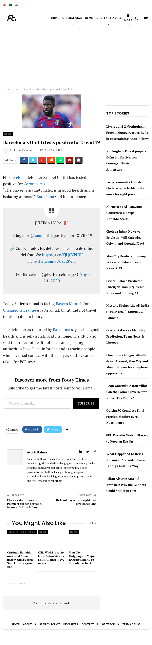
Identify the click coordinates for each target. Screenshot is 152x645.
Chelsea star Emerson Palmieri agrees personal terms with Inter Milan (24, 503)
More (128, 20)
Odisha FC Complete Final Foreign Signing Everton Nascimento (125, 416)
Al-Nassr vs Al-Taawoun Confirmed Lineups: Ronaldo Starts (124, 213)
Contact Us (90, 624)
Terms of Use (131, 624)
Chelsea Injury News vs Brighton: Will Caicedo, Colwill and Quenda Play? (125, 237)
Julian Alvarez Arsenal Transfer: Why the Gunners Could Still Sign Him (126, 485)
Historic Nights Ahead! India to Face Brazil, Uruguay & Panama (127, 311)
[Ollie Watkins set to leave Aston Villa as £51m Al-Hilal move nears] (51, 539)
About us (29, 624)
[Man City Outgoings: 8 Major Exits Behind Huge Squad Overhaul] (82, 539)
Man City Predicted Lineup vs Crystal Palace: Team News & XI (126, 262)
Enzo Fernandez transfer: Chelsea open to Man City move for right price (125, 188)
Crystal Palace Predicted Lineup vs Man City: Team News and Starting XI (125, 287)
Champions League (19, 310)
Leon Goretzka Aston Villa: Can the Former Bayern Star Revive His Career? (126, 392)
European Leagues (108, 17)
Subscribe (86, 403)
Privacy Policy (49, 624)
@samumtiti (41, 235)
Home (55, 17)
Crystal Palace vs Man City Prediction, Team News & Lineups (125, 336)
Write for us (110, 624)
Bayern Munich (69, 303)
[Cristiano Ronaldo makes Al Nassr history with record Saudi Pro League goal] (20, 539)
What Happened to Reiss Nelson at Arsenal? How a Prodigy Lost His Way (125, 460)
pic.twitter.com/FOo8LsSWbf (51, 261)
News (89, 17)
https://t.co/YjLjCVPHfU (62, 254)
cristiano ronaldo (22, 532)
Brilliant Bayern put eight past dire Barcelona (76, 502)
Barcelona (17, 177)
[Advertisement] (76, 56)
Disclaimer (70, 624)
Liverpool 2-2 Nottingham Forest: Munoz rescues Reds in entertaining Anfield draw (127, 132)
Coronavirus (34, 183)
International (72, 17)
